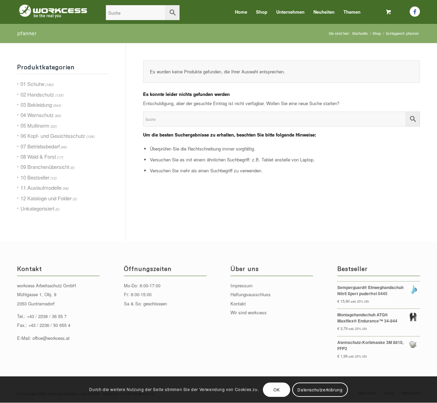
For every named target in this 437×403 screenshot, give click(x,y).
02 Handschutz (37, 94)
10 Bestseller (35, 177)
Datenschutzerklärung (319, 389)
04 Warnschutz (37, 114)
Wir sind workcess (248, 312)
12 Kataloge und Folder (46, 198)
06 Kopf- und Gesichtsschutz (52, 135)
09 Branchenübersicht (44, 166)
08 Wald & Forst (38, 156)
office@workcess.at (51, 338)
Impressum (241, 285)
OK (276, 389)
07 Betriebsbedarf (40, 146)
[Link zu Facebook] (415, 11)
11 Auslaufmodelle (40, 187)
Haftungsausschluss (250, 294)
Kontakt (238, 303)
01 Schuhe (32, 83)
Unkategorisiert (37, 208)
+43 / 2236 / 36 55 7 (47, 316)
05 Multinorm (35, 125)
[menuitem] (241, 12)
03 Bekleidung (36, 104)
